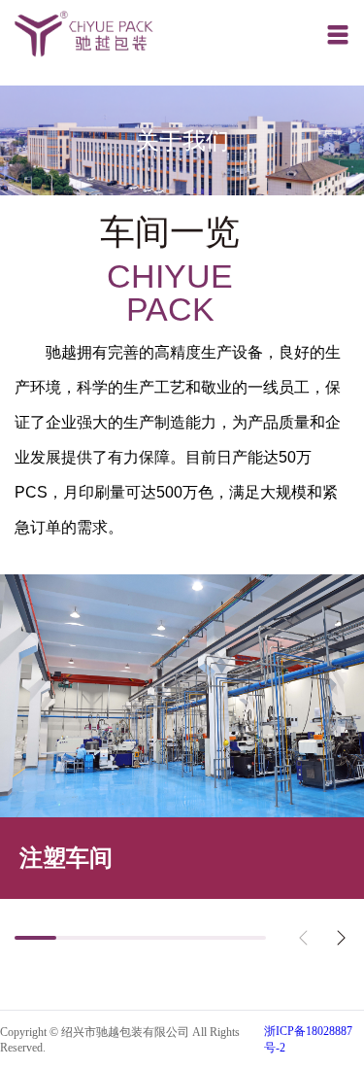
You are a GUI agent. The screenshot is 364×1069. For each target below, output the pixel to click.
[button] (340, 937)
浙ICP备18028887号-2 (308, 1039)
